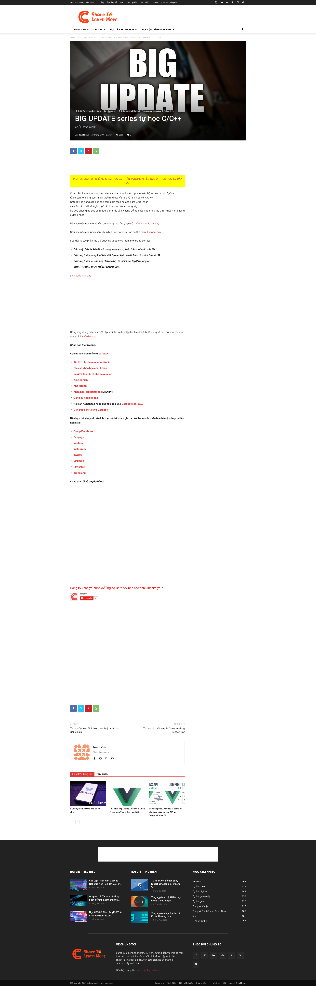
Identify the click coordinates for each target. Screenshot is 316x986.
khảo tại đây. (154, 232)
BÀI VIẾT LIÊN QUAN (82, 774)
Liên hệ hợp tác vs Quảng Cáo (165, 2)
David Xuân (84, 135)
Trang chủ (79, 29)
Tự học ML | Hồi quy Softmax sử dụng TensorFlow (164, 730)
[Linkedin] (221, 2)
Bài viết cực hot (121, 37)
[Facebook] (210, 2)
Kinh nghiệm (132, 2)
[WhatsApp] (96, 151)
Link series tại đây (80, 275)
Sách (121, 2)
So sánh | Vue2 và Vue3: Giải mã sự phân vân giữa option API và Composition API (165, 812)
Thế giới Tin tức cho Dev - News (96, 37)
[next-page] (77, 822)
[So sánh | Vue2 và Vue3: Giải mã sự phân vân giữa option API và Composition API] (167, 793)
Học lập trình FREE (122, 29)
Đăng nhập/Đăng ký (108, 2)
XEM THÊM (102, 774)
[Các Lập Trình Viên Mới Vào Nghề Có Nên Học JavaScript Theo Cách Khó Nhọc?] (78, 885)
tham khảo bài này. (149, 223)
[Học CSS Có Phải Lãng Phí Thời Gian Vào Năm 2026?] (78, 916)
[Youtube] (243, 2)
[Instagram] (216, 2)
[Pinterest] (232, 2)
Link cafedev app (86, 336)
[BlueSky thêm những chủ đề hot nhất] (88, 793)
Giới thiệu (145, 2)
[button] (242, 29)
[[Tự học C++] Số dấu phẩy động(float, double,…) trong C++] (139, 885)
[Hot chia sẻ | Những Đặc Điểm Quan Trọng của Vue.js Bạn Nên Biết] (127, 793)
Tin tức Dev (214, 983)
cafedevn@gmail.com (148, 970)
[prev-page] (72, 822)
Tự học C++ (168, 111)
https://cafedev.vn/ (101, 752)
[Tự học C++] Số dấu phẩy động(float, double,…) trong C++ (165, 884)
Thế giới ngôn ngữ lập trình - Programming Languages (140, 111)
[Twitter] (238, 2)
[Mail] (227, 2)
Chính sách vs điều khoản (234, 983)
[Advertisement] (186, 16)
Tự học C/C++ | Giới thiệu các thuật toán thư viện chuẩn (94, 730)
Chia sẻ (98, 29)
